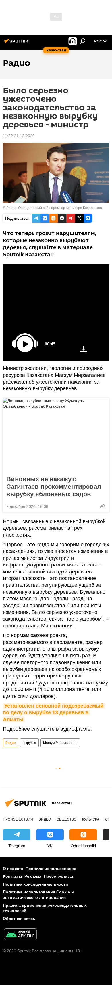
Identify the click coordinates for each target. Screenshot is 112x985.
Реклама (32, 876)
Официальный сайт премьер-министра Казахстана (60, 208)
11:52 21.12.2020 (19, 136)
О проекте (13, 868)
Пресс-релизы (58, 876)
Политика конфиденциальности (35, 884)
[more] (102, 506)
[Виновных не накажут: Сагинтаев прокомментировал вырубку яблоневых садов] (56, 435)
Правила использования (51, 868)
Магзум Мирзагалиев (60, 743)
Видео (45, 819)
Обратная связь (19, 918)
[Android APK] (20, 934)
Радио (10, 743)
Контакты (12, 876)
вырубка (29, 743)
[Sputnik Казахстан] (17, 43)
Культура (90, 819)
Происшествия (18, 819)
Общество (66, 819)
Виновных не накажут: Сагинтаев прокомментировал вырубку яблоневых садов (53, 486)
